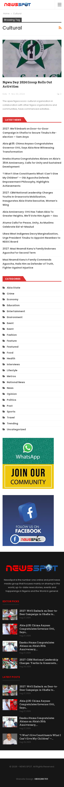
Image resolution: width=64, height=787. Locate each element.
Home (7, 754)
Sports (11, 411)
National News (16, 382)
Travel (11, 417)
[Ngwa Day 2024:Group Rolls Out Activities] (32, 58)
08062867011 (41, 779)
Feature (12, 340)
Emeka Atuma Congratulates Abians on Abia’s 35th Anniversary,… (36, 646)
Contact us (53, 754)
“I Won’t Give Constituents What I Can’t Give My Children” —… (40, 737)
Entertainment (16, 311)
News (10, 388)
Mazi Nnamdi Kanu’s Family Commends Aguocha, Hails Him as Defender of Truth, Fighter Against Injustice (28, 264)
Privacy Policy (36, 754)
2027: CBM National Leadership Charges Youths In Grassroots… (38, 661)
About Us (19, 754)
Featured (12, 346)
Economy (12, 299)
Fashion (12, 335)
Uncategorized (16, 429)
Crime (10, 293)
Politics (11, 400)
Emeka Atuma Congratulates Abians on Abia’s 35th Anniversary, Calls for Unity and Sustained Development (32, 163)
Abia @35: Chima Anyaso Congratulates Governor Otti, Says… (37, 629)
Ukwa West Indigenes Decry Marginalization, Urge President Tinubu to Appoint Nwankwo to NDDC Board (31, 238)
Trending (12, 423)
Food (10, 352)
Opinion (12, 394)
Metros (11, 376)
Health (11, 358)
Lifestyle (12, 370)
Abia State (13, 287)
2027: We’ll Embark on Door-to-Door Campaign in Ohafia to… (38, 612)
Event (10, 323)
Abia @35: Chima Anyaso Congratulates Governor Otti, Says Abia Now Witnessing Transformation (28, 147)
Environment (15, 317)
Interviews (13, 364)
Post (10, 406)
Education (13, 305)
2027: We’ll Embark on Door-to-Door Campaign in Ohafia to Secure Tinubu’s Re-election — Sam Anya (29, 132)
